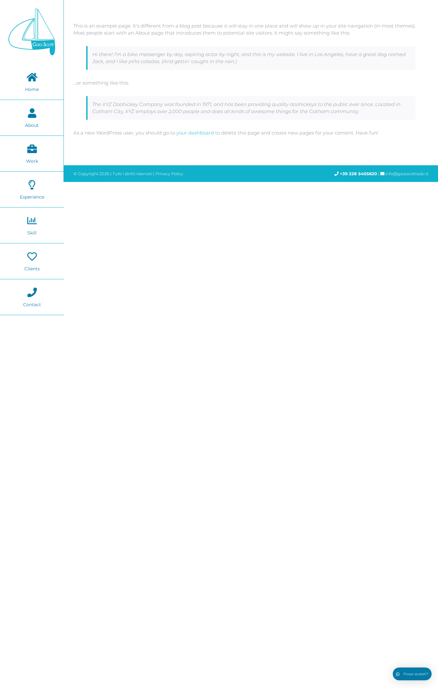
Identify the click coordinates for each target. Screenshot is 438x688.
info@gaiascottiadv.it (406, 173)
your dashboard (195, 133)
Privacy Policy (169, 173)
